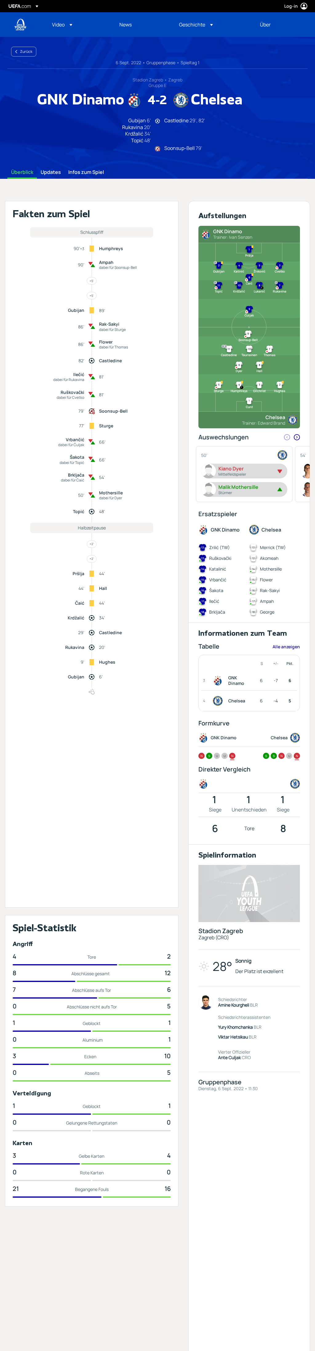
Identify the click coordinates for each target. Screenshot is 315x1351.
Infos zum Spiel (86, 172)
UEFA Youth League (20, 24)
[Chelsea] (219, 701)
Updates (51, 172)
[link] (125, 24)
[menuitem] (78, 24)
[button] (62, 24)
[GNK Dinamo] (219, 680)
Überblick (22, 172)
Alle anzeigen (286, 646)
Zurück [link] (26, 51)
